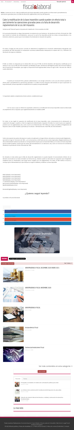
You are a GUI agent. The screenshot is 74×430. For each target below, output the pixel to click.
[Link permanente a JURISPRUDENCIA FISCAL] (13, 314)
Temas (25, 379)
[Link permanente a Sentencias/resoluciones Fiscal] (13, 354)
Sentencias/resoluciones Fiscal (34, 347)
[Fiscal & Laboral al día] (37, 6)
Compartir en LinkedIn (11, 224)
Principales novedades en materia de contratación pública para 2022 (39, 382)
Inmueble (52, 423)
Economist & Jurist (26, 423)
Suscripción (23, 1)
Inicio (2, 1)
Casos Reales (36, 423)
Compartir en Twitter (10, 216)
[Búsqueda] (72, 1)
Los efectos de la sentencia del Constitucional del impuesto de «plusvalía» (41, 390)
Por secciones (8, 1)
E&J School (59, 423)
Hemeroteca (16, 1)
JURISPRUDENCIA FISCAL (32, 307)
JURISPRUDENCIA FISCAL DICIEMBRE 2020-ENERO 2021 (42, 268)
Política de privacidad (40, 426)
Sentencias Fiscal (10, 12)
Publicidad (60, 426)
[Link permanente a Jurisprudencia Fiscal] (13, 334)
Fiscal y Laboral (45, 423)
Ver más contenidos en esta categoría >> (56, 366)
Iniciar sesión (42, 371)
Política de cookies (52, 426)
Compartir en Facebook (11, 212)
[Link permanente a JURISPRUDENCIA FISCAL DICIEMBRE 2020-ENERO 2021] (13, 274)
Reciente (18, 379)
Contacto (66, 426)
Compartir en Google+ (11, 220)
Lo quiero (6, 207)
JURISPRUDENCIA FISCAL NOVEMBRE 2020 (38, 288)
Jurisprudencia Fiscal (31, 327)
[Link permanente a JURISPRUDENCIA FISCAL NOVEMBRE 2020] (13, 294)
